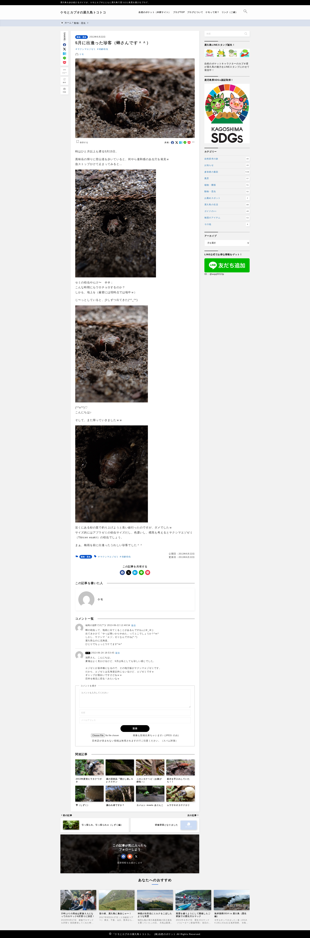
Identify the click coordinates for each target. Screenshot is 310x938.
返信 (133, 625)
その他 (226, 224)
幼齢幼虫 (103, 49)
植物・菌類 (226, 185)
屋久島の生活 (226, 204)
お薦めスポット (226, 198)
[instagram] (129, 856)
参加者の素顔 (226, 172)
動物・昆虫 (82, 37)
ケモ (81, 54)
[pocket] (64, 62)
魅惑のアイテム (226, 217)
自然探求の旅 (226, 159)
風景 (226, 178)
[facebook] (64, 44)
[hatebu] (64, 53)
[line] (64, 58)
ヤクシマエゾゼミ (87, 49)
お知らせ (226, 165)
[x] (64, 49)
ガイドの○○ (226, 211)
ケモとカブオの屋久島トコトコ (83, 12)
